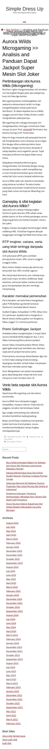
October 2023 (13, 655)
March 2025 (12, 587)
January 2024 (12, 643)
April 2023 (11, 679)
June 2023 (11, 671)
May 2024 (11, 627)
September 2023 (14, 659)
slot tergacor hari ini (14, 441)
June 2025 (11, 575)
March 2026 (12, 539)
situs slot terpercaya (13, 736)
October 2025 (13, 559)
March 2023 (12, 683)
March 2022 (12, 719)
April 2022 (11, 715)
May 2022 (11, 711)
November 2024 (14, 603)
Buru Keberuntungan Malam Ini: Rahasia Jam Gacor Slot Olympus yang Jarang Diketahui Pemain (25, 465)
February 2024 (13, 639)
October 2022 (13, 703)
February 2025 (13, 591)
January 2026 (12, 547)
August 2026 (12, 523)
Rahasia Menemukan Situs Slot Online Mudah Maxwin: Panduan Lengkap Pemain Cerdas (26, 475)
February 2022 (13, 723)
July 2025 (10, 571)
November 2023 (14, 651)
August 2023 (12, 663)
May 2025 (11, 579)
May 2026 (11, 531)
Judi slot (6, 743)
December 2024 (14, 599)
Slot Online (8, 439)
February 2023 (13, 687)
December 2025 (14, 551)
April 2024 (11, 631)
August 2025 (12, 567)
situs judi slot (9, 739)
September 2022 (14, 707)
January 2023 (12, 691)
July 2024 (10, 619)
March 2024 (12, 635)
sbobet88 (27, 129)
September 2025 (14, 563)
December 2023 (14, 647)
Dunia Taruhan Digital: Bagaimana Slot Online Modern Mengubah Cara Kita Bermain (24, 507)
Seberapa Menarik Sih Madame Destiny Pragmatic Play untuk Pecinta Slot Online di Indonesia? (27, 486)
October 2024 (13, 607)
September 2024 (14, 611)
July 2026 (10, 527)
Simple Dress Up (24, 9)
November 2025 (14, 555)
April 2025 (11, 583)
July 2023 (10, 667)
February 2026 (13, 543)
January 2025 (12, 595)
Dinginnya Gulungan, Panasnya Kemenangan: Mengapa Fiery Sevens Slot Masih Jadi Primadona (26, 496)
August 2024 (12, 615)
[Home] (2, 29)
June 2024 (11, 623)
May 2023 (11, 675)
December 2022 (14, 695)
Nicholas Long (34, 437)
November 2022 (14, 699)
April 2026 (11, 534)
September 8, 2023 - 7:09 (16, 437)
